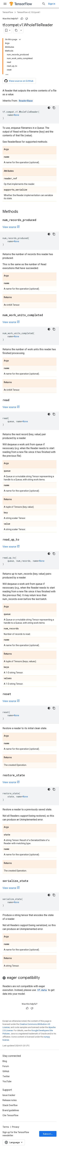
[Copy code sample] (53, 107)
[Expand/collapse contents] (20, 39)
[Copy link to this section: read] (12, 400)
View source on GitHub (21, 80)
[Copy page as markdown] (16, 30)
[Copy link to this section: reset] (14, 694)
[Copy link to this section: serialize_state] (31, 881)
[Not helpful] (26, 18)
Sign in (51, 4)
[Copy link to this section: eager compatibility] (43, 978)
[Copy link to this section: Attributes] (17, 171)
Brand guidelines (11, 1110)
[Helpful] (22, 18)
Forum (6, 1066)
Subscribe (48, 1133)
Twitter (6, 1076)
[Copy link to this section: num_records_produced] (39, 220)
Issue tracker (9, 1095)
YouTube (7, 1081)
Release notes (10, 1100)
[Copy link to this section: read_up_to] (22, 540)
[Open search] (44, 4)
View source (9, 227)
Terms (6, 1127)
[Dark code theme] (48, 107)
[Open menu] (5, 4)
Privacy (15, 1127)
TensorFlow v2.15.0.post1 (28, 12)
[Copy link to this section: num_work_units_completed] (46, 315)
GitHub (6, 1071)
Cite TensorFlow (10, 1115)
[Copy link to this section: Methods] (21, 212)
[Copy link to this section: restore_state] (28, 775)
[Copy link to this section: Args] (12, 149)
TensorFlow (8, 12)
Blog (5, 1061)
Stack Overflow (10, 1105)
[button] (29, 978)
